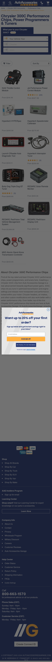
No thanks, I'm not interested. (26, 345)
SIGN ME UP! (26, 339)
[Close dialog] (48, 309)
